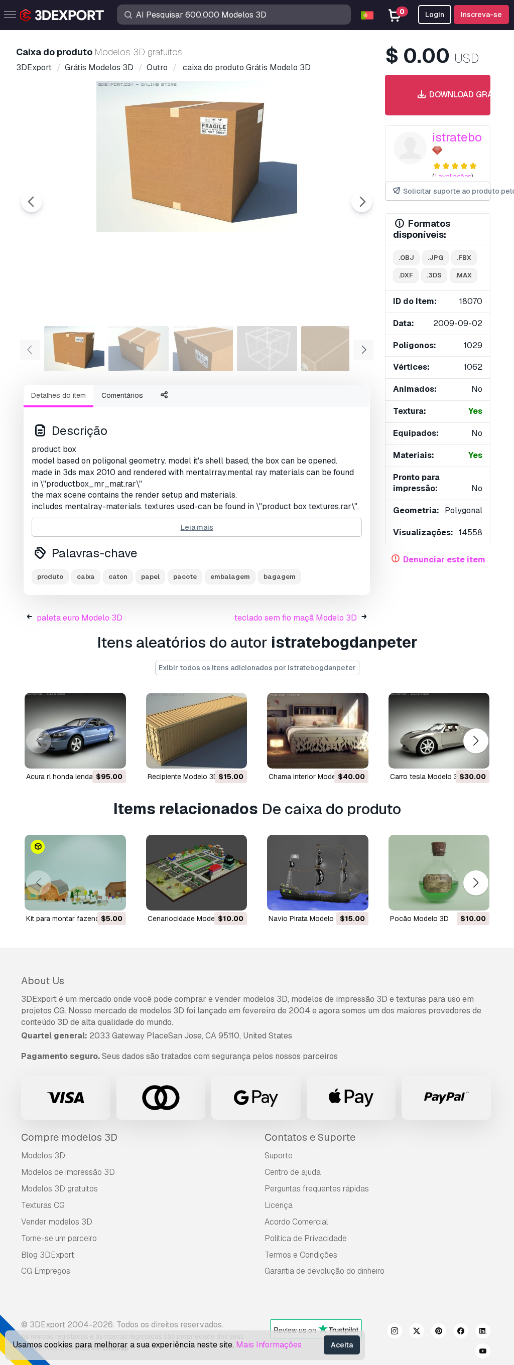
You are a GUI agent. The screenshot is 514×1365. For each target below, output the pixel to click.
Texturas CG (43, 1205)
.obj (406, 257)
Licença (279, 1205)
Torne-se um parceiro (59, 1238)
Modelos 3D (43, 1155)
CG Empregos (45, 1271)
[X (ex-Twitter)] (417, 1332)
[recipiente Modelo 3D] (196, 731)
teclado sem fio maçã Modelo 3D (295, 618)
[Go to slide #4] (267, 348)
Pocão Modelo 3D (419, 918)
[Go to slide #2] (138, 348)
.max (463, 275)
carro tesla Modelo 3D (426, 776)
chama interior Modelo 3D (311, 776)
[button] (475, 740)
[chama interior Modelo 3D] (317, 731)
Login (434, 14)
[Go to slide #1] (74, 348)
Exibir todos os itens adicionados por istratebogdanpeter (257, 667)
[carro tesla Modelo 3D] (439, 731)
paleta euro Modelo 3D (79, 618)
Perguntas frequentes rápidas (317, 1188)
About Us (42, 980)
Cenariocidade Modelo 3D (190, 918)
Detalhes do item (58, 395)
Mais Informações (269, 1344)
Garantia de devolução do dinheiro (324, 1271)
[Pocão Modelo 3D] (439, 873)
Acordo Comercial (296, 1222)
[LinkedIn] (483, 1332)
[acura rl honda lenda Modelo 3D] (75, 731)
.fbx (464, 257)
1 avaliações (452, 176)
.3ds (434, 275)
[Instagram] (394, 1332)
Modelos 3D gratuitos (59, 1188)
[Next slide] (361, 201)
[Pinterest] (439, 1332)
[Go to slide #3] (203, 348)
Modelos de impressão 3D (68, 1172)
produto (50, 576)
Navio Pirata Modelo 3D (307, 918)
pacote (185, 576)
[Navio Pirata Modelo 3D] (317, 873)
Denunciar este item (444, 559)
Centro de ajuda (293, 1172)
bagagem (280, 576)
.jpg (435, 257)
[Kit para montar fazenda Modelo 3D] (75, 873)
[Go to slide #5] (331, 348)
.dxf (406, 275)
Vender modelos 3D (56, 1222)
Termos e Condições (301, 1255)
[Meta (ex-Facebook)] (461, 1332)
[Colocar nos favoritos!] (111, 754)
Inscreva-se (481, 14)
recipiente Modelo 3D (183, 776)
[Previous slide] (31, 201)
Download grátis (455, 94)
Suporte (279, 1155)
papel (150, 576)
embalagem (230, 576)
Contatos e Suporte (310, 1137)
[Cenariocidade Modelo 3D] (196, 873)
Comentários (122, 395)
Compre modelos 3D (69, 1137)
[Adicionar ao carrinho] (91, 754)
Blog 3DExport (47, 1255)
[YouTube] (483, 1352)
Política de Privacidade (306, 1238)
